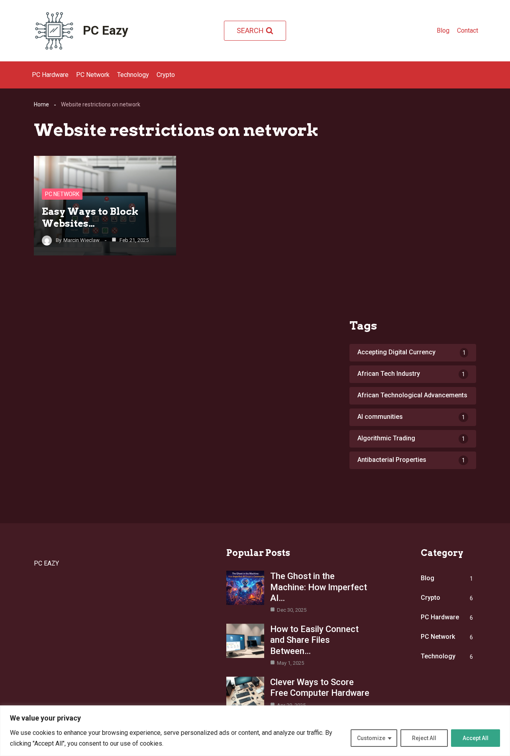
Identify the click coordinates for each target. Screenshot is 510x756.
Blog (443, 30)
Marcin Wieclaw (81, 240)
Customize (371, 738)
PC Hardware (50, 75)
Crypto (166, 75)
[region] (255, 730)
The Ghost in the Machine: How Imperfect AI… (318, 587)
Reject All (424, 738)
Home (41, 104)
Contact (467, 30)
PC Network (93, 75)
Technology (133, 75)
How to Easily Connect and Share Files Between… (314, 640)
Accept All (475, 738)
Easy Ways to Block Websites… (90, 217)
